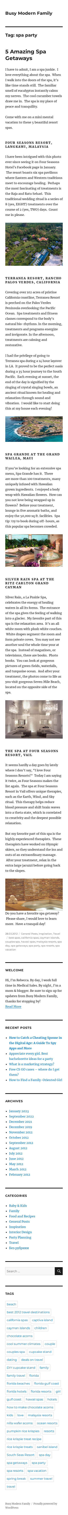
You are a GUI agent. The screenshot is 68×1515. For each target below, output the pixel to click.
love (20, 1415)
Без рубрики (19, 1248)
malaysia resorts (46, 941)
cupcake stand (40, 1352)
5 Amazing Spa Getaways (25, 54)
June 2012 (16, 1159)
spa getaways (19, 945)
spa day (44, 1455)
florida (34, 1375)
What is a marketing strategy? (31, 1064)
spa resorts (47, 945)
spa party (34, 945)
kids (10, 1415)
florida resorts (41, 1391)
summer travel (41, 1478)
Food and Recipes (22, 1216)
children (40, 1328)
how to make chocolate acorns (30, 1407)
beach (11, 1304)
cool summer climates (23, 1344)
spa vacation (37, 1471)
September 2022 (21, 1116)
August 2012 (18, 1148)
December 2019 (20, 1127)
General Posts (29, 933)
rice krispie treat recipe (24, 1439)
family (44, 1367)
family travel (16, 1375)
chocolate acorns (19, 1336)
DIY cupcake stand (21, 1367)
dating (12, 1360)
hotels (52, 1399)
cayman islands (49, 937)
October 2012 (19, 1137)
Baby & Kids (18, 1206)
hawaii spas (28, 941)
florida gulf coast (46, 1383)
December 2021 (20, 1122)
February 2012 (19, 1174)
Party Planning (20, 1237)
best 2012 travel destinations (28, 1312)
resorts (49, 1431)
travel (11, 1486)
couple (50, 1344)
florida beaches (18, 1383)
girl (58, 1391)
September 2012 (21, 1143)
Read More (13, 1006)
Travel (56, 933)
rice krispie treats (20, 1447)
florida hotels (16, 1391)
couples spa (12, 941)
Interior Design (20, 1232)
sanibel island (47, 1447)
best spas (14, 937)
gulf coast (14, 1399)
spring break (16, 1478)
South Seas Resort (21, 1455)
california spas (30, 937)
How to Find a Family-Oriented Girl (35, 1080)
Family (14, 1211)
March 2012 (17, 1169)
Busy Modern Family (28, 13)
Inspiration (45, 933)
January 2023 (19, 1111)
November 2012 (20, 1132)
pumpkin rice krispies (23, 1431)
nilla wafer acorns (20, 1423)
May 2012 (16, 1164)
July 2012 (15, 1153)
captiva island (42, 1320)
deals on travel (32, 1360)
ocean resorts (47, 1423)
